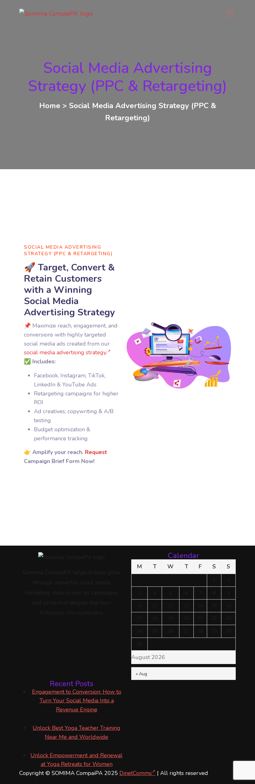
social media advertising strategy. (65, 352)
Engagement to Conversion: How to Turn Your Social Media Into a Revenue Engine (76, 701)
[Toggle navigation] (231, 13)
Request (96, 452)
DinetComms (135, 773)
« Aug (141, 674)
